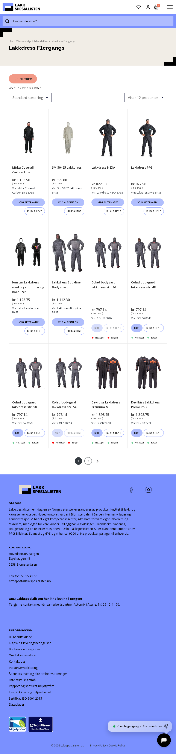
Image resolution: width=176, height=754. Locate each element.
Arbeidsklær (41, 41)
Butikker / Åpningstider (24, 649)
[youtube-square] (162, 489)
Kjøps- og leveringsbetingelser (30, 643)
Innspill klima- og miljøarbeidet (30, 692)
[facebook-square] (136, 489)
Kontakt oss (17, 661)
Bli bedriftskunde (20, 637)
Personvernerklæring (23, 668)
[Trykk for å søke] (7, 21)
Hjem (12, 41)
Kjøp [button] (97, 327)
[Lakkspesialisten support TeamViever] (41, 724)
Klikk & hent (34, 211)
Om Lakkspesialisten (23, 655)
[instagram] (151, 489)
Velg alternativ (28, 202)
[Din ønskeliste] (138, 7)
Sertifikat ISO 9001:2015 (25, 698)
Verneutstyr (24, 41)
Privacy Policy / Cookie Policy (107, 745)
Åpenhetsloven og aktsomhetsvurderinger (38, 674)
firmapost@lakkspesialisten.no (30, 581)
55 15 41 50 (29, 576)
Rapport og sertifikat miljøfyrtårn (31, 686)
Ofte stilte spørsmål (22, 680)
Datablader (16, 704)
